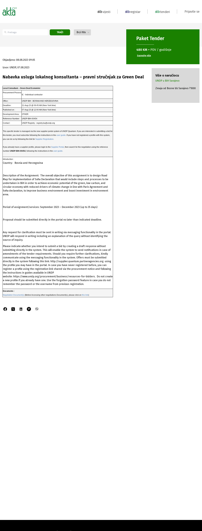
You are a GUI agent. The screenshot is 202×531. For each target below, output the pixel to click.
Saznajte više (144, 55)
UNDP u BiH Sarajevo (167, 80)
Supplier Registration (44, 139)
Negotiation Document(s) (13, 295)
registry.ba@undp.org (45, 123)
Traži (60, 32)
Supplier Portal (57, 147)
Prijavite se (192, 11)
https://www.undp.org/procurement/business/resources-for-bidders (54, 276)
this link (85, 295)
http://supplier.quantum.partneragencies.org (77, 261)
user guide (61, 135)
